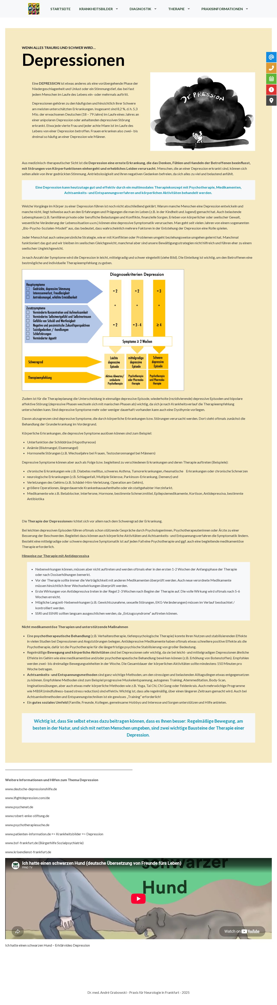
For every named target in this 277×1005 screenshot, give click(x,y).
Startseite (60, 9)
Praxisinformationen (222, 9)
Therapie (176, 9)
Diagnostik (140, 9)
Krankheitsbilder (96, 9)
